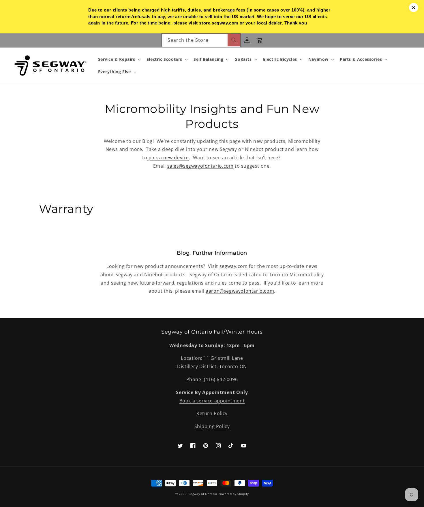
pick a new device (168, 157)
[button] (119, 59)
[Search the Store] (234, 40)
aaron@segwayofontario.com (240, 291)
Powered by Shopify (233, 494)
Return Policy (212, 413)
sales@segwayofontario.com (200, 166)
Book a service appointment (212, 401)
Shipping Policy (212, 426)
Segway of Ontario (203, 494)
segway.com (233, 266)
